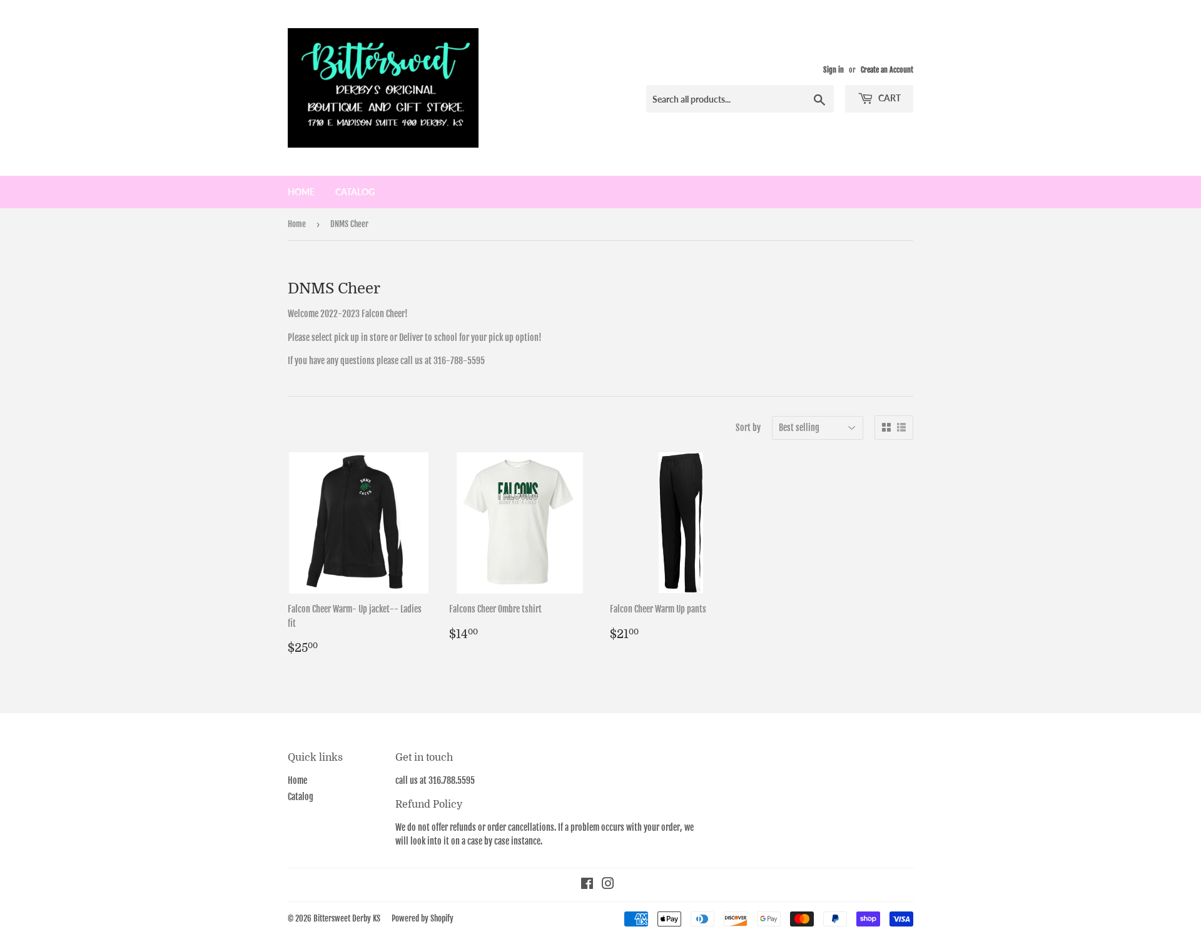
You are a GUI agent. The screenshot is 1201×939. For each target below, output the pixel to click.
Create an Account (887, 69)
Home (301, 191)
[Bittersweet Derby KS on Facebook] (587, 885)
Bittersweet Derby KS (346, 918)
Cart (888, 98)
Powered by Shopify (423, 918)
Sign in (833, 69)
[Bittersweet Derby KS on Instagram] (608, 885)
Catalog (355, 191)
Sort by (748, 427)
